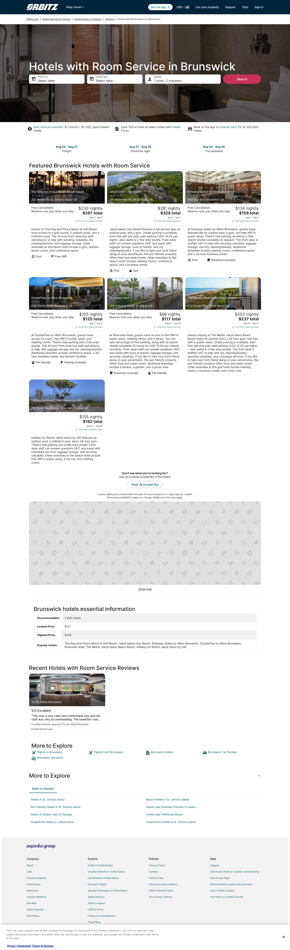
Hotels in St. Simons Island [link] (48, 799)
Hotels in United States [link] (100, 865)
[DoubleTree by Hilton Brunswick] (67, 327)
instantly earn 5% (230, 127)
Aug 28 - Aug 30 (214, 146)
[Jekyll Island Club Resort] (145, 223)
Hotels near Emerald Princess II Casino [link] (171, 807)
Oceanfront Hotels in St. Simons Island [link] (171, 822)
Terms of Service (42, 945)
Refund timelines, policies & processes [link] (231, 884)
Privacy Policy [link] (157, 865)
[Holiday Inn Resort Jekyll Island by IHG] (67, 423)
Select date (46, 81)
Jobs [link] (29, 871)
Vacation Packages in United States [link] (107, 890)
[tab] (43, 788)
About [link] (30, 865)
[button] (145, 775)
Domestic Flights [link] (97, 884)
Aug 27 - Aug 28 (140, 146)
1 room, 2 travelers (168, 81)
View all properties (145, 484)
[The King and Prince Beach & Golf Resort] (67, 223)
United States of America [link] (88, 19)
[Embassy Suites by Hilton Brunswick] (223, 223)
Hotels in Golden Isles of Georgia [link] (51, 814)
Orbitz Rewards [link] (35, 909)
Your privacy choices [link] (160, 896)
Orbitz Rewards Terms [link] (161, 890)
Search (242, 79)
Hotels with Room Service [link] (56, 19)
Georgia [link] (109, 19)
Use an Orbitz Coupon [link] (222, 890)
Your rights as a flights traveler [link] (226, 896)
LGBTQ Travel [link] (95, 909)
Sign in (259, 7)
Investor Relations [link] (36, 896)
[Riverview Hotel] (145, 327)
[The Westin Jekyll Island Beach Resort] (223, 327)
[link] (59, 752)
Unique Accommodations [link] (101, 915)
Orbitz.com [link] (33, 19)
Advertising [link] (33, 915)
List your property (207, 7)
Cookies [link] (153, 871)
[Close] (283, 937)
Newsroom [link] (32, 890)
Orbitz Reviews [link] (96, 896)
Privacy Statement (19, 945)
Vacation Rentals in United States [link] (106, 871)
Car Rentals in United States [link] (103, 877)
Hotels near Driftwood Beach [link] (164, 814)
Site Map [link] (31, 903)
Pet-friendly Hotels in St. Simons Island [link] (55, 807)
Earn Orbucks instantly (48, 127)
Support (230, 7)
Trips (245, 7)
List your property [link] (36, 877)
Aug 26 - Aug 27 (67, 146)
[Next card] (258, 148)
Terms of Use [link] (156, 877)
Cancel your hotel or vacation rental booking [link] (234, 871)
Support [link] (214, 865)
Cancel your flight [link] (220, 877)
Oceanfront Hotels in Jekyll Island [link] (52, 822)
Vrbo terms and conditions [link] (163, 884)
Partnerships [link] (33, 884)
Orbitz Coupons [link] (96, 903)
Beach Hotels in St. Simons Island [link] (167, 799)
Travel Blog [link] (94, 922)
